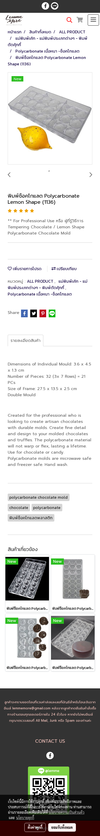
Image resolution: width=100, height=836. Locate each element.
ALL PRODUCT (40, 281)
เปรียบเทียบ (66, 269)
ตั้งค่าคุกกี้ (35, 827)
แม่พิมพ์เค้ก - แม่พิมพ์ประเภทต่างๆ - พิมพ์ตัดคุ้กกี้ (47, 284)
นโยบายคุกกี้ (25, 817)
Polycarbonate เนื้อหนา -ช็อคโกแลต (40, 294)
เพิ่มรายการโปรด (27, 269)
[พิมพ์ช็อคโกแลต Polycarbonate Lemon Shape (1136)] (50, 119)
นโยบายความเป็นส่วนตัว (66, 812)
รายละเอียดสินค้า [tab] (26, 341)
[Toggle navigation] (93, 20)
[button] (68, 20)
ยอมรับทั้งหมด (62, 827)
